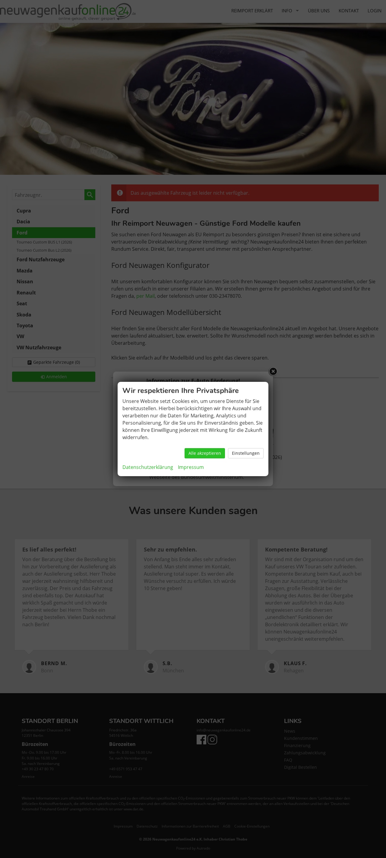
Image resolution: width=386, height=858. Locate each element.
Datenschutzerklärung (147, 467)
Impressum (191, 467)
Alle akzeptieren (204, 453)
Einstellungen (246, 453)
